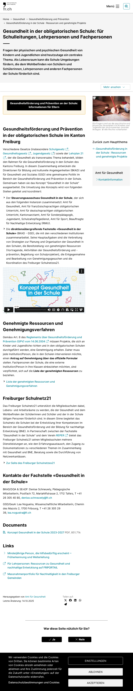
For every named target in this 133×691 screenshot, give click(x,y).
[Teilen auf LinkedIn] (75, 600)
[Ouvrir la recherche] (126, 6)
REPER (60, 435)
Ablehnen (96, 671)
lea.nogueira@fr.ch (19, 512)
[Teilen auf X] (65, 600)
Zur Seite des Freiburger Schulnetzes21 (30, 463)
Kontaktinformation (110, 179)
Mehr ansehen (112, 87)
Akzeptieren (95, 683)
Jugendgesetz (42, 153)
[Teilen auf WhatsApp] (80, 600)
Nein (81, 639)
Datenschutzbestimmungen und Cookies (34, 682)
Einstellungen (95, 660)
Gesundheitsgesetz (15, 153)
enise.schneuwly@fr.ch (37, 497)
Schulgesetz (57, 149)
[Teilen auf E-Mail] (65, 604)
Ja (53, 639)
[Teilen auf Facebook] (70, 600)
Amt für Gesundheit (35, 596)
